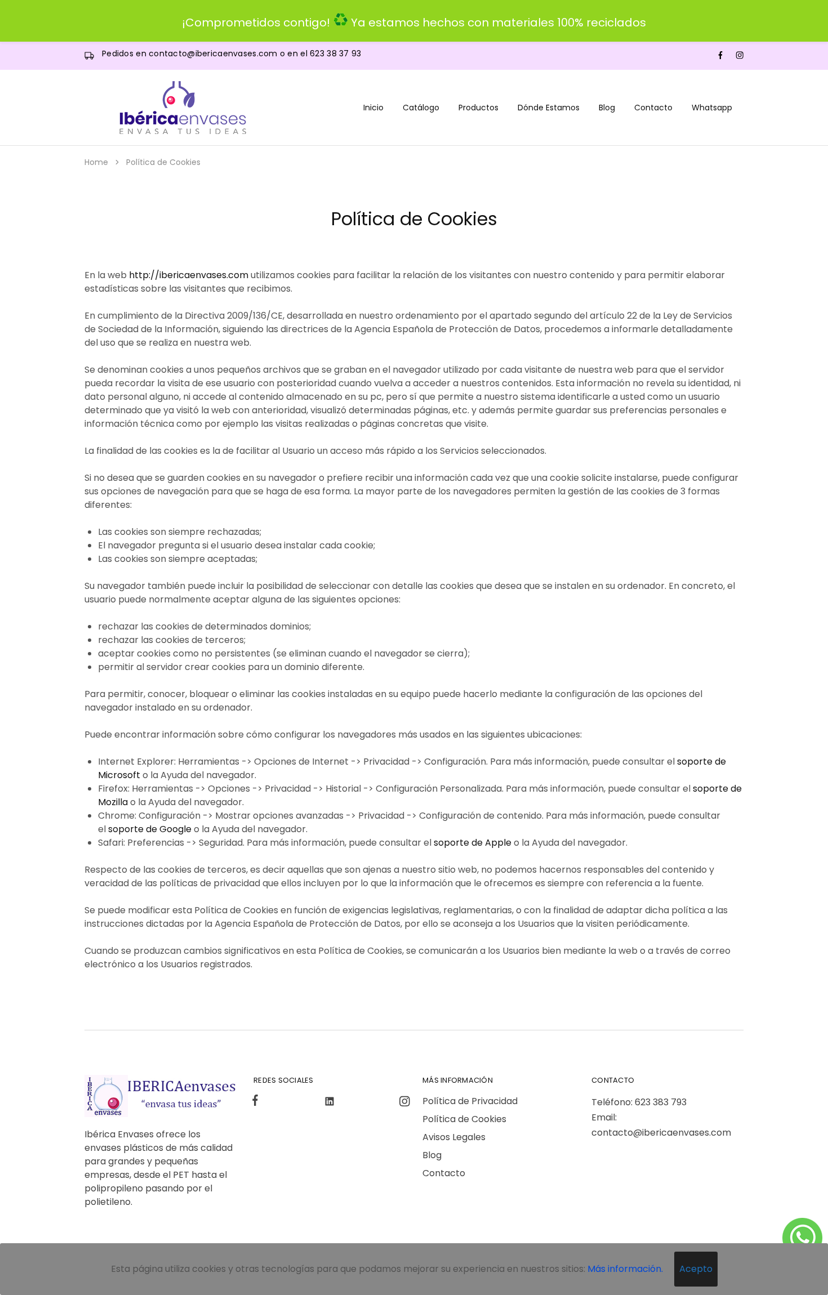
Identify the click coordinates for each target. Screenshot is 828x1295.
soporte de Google (150, 829)
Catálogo (421, 107)
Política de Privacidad (470, 1101)
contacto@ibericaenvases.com (214, 53)
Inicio (373, 107)
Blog (607, 107)
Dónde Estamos (549, 107)
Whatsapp (712, 107)
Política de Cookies (464, 1119)
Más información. (625, 1268)
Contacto (653, 107)
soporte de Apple (472, 842)
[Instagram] (402, 1103)
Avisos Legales (454, 1137)
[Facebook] (257, 1101)
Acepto (696, 1268)
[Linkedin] (330, 1103)
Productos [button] (478, 107)
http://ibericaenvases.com (188, 275)
